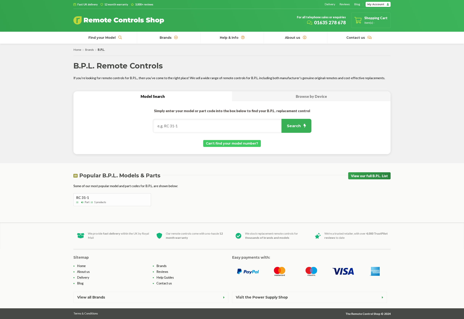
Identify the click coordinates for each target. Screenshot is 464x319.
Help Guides (165, 277)
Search (294, 126)
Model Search (153, 96)
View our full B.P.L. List (369, 176)
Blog (357, 4)
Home (77, 49)
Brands (165, 37)
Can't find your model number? (232, 143)
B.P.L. (101, 49)
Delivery (330, 4)
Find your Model (102, 37)
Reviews (344, 4)
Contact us (355, 37)
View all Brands (91, 297)
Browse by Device (311, 96)
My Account (376, 4)
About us (292, 37)
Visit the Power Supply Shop (262, 297)
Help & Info (229, 37)
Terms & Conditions (85, 313)
